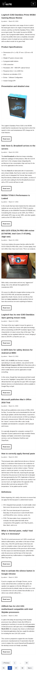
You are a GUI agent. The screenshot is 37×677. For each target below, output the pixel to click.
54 (26, 663)
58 (22, 668)
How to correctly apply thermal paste (18, 454)
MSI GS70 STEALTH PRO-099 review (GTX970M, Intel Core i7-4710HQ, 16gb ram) (17, 234)
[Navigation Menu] (33, 3)
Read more (6, 139)
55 (3, 668)
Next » (30, 668)
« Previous (6, 663)
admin (5, 21)
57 (16, 668)
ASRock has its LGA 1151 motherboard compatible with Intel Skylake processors (17, 609)
